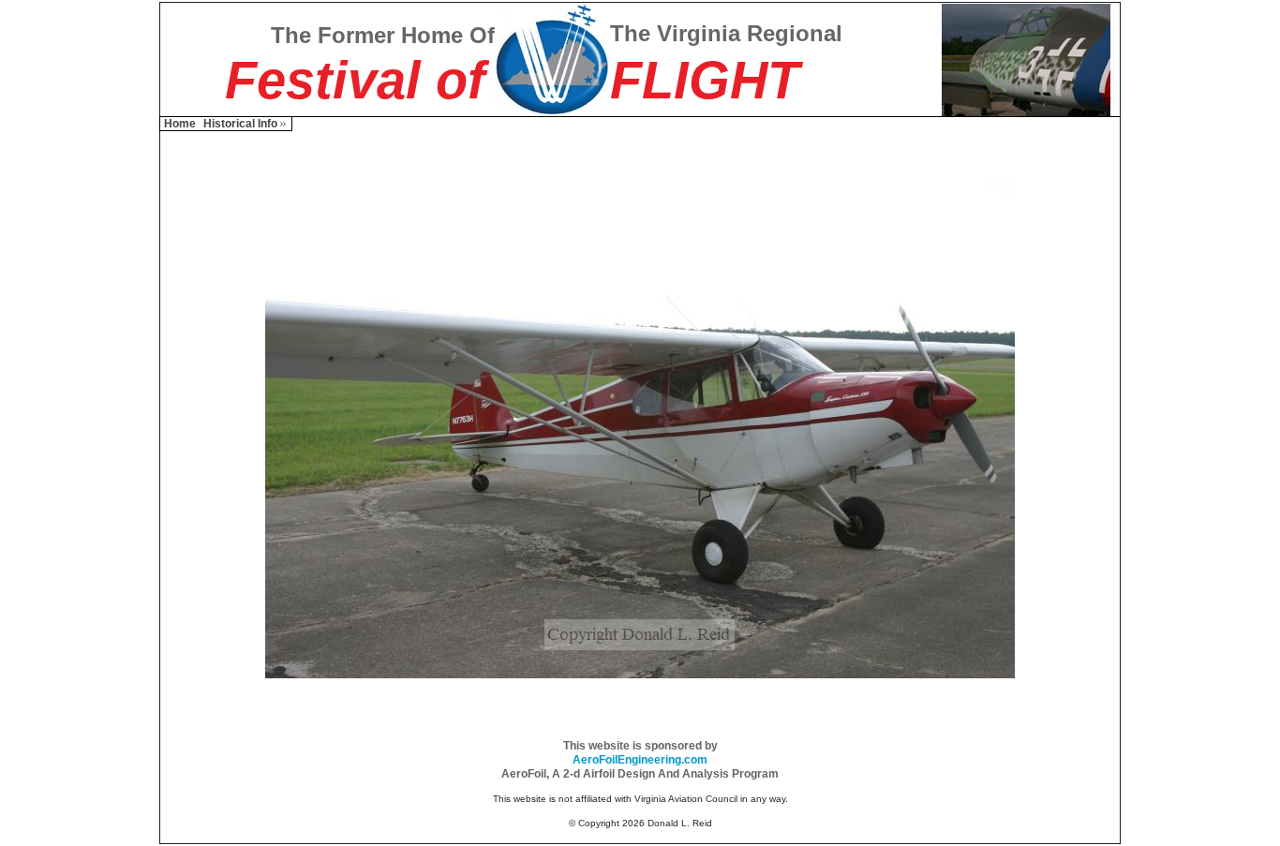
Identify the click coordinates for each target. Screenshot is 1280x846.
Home (180, 123)
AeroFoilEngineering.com (640, 759)
